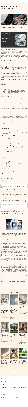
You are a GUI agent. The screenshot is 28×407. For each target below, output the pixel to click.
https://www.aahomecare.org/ (5, 282)
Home (2, 401)
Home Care (8, 401)
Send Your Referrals (13, 401)
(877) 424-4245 (2, 397)
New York (25, 401)
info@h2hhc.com (3, 396)
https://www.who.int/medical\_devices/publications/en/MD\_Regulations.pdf (13, 281)
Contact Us (3, 384)
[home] (4, 1)
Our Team (22, 401)
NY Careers (18, 401)
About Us (5, 401)
